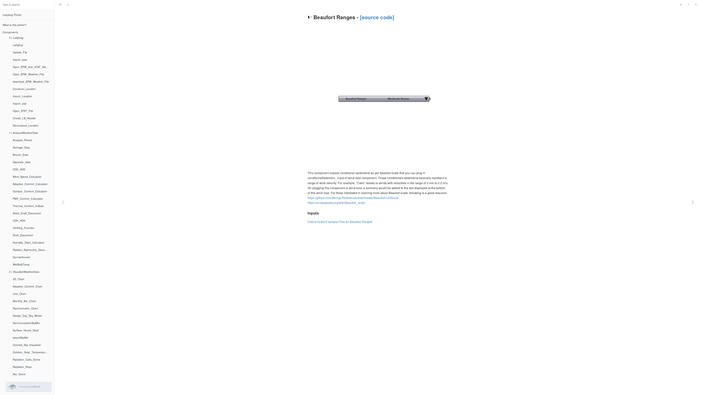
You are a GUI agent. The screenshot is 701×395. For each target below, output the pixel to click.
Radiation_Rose (22, 367)
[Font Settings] (68, 4)
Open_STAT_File (23, 111)
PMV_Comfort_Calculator (28, 198)
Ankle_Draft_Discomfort (27, 213)
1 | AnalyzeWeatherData (23, 133)
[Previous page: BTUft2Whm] (63, 202)
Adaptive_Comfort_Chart (27, 286)
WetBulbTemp (21, 264)
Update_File (20, 52)
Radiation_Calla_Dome (26, 359)
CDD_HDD (19, 169)
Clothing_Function (23, 228)
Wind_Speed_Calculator (27, 176)
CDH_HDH (19, 220)
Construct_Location (24, 89)
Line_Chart (19, 294)
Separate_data (21, 162)
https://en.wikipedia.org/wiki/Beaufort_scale (336, 203)
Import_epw (20, 59)
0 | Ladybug (16, 38)
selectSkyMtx (20, 337)
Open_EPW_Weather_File (28, 74)
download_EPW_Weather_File (31, 81)
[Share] (696, 4)
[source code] (377, 17)
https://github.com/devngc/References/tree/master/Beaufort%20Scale (353, 198)
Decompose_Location (26, 125)
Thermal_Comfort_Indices (28, 206)
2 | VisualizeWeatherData (24, 272)
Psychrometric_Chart (25, 308)
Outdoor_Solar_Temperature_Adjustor (32, 352)
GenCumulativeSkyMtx (26, 323)
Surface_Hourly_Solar (26, 330)
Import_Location (22, 96)
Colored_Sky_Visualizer (27, 345)
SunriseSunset (21, 257)
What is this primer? (14, 25)
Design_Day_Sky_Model (27, 315)
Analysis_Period (22, 140)
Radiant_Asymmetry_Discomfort (32, 250)
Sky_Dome (19, 374)
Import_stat (19, 103)
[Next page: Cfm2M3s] (693, 202)
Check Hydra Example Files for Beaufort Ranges (340, 222)
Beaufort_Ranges (374, 4)
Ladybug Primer (12, 15)
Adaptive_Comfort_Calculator (30, 184)
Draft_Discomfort (23, 235)
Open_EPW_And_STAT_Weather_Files (32, 67)
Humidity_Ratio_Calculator (28, 242)
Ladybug (18, 45)
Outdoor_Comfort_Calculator (30, 191)
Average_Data (21, 147)
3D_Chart (18, 279)
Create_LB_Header (24, 118)
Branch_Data (20, 155)
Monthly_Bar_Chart (24, 301)
